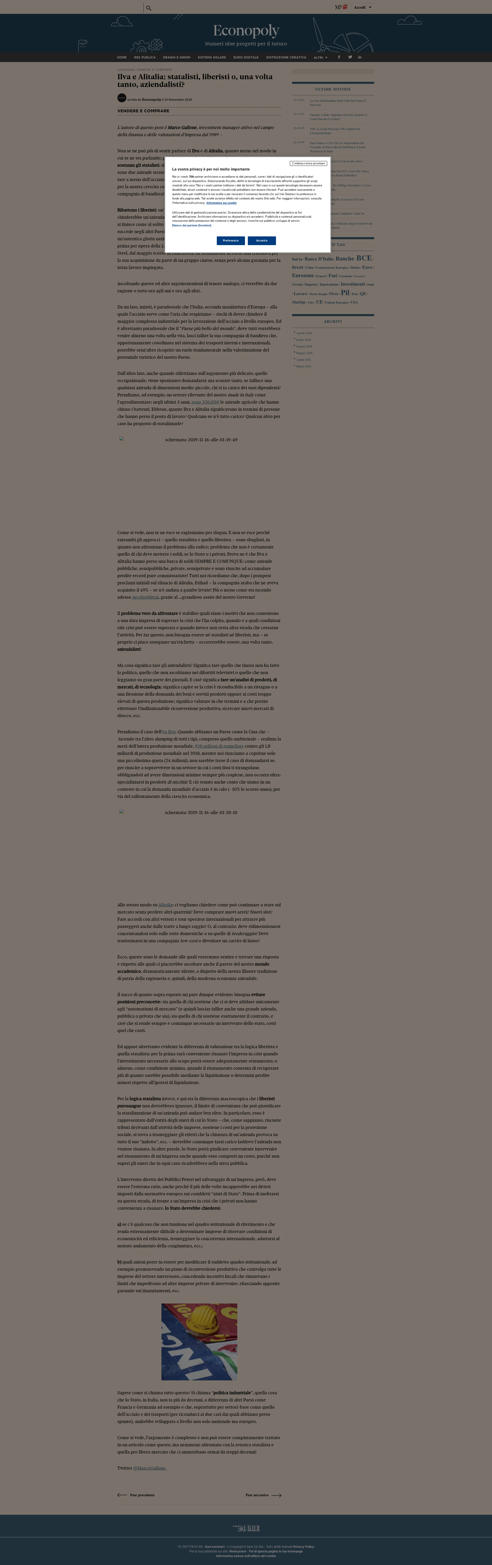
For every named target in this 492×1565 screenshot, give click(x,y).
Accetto (262, 240)
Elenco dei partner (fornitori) (191, 225)
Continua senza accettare (308, 163)
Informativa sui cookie (222, 202)
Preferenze (231, 240)
